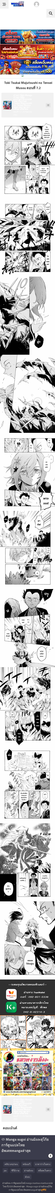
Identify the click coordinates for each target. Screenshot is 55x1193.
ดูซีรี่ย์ (43, 1189)
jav (5, 1170)
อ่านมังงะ (28, 1170)
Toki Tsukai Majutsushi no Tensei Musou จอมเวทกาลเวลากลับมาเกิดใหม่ (22, 105)
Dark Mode (48, 5)
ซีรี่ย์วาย (15, 1170)
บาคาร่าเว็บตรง (42, 1164)
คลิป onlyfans (11, 1164)
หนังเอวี (26, 1164)
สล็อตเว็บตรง (44, 1170)
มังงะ (27, 1177)
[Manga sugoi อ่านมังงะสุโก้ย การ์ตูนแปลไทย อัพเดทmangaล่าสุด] (17, 5)
